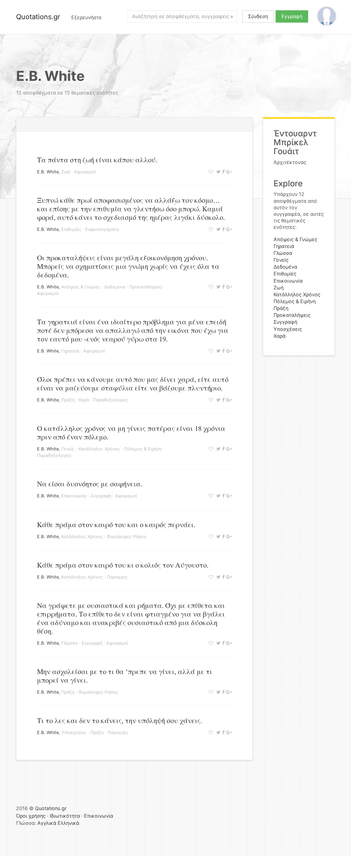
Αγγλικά (46, 823)
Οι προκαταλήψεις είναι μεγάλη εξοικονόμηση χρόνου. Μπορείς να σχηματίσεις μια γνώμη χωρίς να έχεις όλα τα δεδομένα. (128, 266)
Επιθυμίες (71, 229)
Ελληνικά (68, 823)
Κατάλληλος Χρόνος (99, 448)
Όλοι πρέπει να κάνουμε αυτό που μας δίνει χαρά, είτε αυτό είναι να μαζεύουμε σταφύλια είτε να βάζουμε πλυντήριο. (132, 383)
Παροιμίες (117, 577)
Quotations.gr (38, 17)
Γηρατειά (70, 350)
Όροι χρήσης (31, 816)
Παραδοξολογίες (110, 399)
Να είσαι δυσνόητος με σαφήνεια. (89, 483)
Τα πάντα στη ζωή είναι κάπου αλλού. (97, 159)
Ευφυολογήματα (102, 229)
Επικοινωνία (73, 495)
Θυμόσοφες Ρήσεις (127, 536)
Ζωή (65, 171)
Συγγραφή (100, 495)
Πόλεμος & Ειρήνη (142, 448)
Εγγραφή (291, 16)
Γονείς (67, 448)
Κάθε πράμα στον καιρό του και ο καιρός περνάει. (116, 524)
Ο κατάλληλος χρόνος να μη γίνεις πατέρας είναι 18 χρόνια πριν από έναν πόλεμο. (131, 432)
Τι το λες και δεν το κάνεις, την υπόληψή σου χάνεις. (119, 720)
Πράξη (67, 399)
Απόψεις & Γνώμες (80, 286)
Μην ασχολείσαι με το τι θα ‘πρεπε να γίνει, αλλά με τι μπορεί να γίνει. (124, 676)
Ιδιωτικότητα (65, 816)
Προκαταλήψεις (145, 286)
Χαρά (83, 399)
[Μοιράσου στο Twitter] (217, 171)
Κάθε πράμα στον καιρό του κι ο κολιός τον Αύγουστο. (122, 565)
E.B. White (48, 171)
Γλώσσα (69, 643)
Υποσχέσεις (73, 732)
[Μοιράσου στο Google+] (228, 171)
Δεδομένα (114, 286)
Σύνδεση (258, 16)
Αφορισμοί (85, 171)
